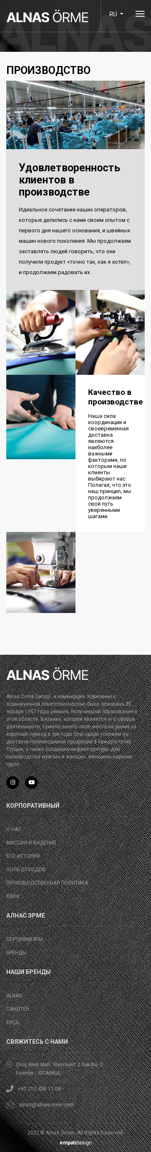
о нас (13, 829)
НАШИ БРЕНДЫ (28, 972)
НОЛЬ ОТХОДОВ (26, 869)
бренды (16, 953)
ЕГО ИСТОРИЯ (23, 856)
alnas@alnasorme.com (46, 1105)
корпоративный (33, 805)
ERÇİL (13, 1022)
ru (113, 14)
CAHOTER (17, 1009)
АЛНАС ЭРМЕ (25, 915)
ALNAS (14, 996)
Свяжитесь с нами (37, 1041)
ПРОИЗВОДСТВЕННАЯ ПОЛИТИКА (47, 883)
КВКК (13, 896)
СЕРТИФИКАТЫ (24, 939)
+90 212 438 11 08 (39, 1089)
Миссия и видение (31, 843)
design (76, 1143)
